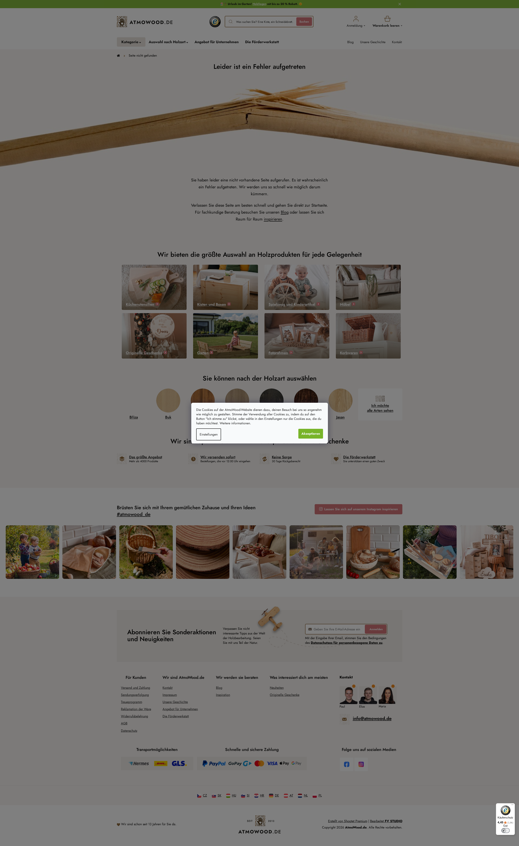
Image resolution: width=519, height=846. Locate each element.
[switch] (505, 830)
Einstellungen (209, 434)
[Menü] (512, 805)
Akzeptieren (310, 433)
